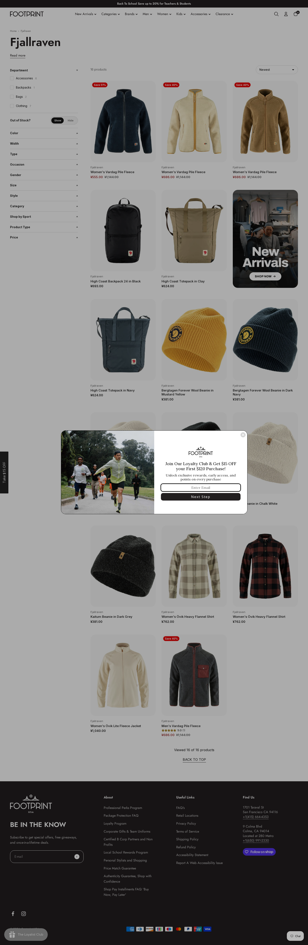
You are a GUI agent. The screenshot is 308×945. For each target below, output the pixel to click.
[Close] (243, 434)
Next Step (200, 496)
